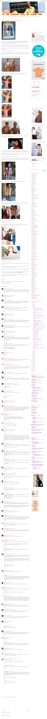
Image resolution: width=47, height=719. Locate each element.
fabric (32, 213)
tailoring (33, 291)
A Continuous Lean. (35, 467)
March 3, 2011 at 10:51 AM (8, 467)
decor (32, 205)
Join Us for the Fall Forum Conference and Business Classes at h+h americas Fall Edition (38, 455)
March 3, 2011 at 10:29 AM (12, 450)
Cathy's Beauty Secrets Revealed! (37, 338)
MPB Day (33, 262)
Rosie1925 (5, 413)
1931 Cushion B (34, 452)
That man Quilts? (34, 409)
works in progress (34, 297)
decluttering (33, 204)
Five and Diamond (6, 325)
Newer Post (3, 710)
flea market (33, 217)
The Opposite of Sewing (36, 345)
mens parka (33, 245)
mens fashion (33, 238)
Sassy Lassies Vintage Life (7, 383)
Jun (33, 352)
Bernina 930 (33, 188)
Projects (7, 14)
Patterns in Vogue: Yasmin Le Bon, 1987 (36, 382)
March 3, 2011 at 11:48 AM (10, 522)
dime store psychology (34, 206)
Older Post (28, 710)
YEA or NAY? (33, 298)
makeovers (33, 229)
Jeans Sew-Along (34, 226)
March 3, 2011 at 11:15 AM (10, 510)
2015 (33, 364)
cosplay (32, 200)
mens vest (33, 255)
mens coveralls (33, 237)
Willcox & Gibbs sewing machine (36, 295)
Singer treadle (33, 289)
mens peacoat (33, 247)
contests (7, 283)
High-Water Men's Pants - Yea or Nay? (37, 309)
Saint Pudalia (5, 515)
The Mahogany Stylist (35, 392)
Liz (4, 443)
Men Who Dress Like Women (36, 320)
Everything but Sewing (36, 333)
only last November (15, 42)
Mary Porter (33, 230)
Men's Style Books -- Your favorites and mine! (38, 327)
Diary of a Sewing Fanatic (35, 387)
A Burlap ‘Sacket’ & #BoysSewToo (36, 415)
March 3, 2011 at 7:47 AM (9, 343)
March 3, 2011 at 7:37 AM (12, 325)
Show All (44, 403)
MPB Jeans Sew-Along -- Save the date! (38, 312)
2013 (33, 362)
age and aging (33, 184)
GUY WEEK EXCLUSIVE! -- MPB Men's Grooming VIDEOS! (38, 324)
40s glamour (33, 177)
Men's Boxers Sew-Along (35, 231)
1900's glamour (33, 174)
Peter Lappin (5, 295)
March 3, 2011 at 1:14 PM (9, 548)
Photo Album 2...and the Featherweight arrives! (39, 347)
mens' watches (33, 257)
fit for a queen (34, 395)
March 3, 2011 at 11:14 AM (10, 501)
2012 (33, 361)
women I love (33, 296)
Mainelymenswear (34, 412)
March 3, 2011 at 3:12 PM (10, 575)
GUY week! (34, 313)
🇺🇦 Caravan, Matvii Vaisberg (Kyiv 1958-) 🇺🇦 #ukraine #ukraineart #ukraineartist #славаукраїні (37, 377)
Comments (34, 166)
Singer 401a (33, 285)
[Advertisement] (8, 703)
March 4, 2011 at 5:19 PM (10, 671)
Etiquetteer (33, 438)
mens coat (33, 236)
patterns (33, 266)
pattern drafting (33, 265)
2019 (33, 369)
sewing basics (33, 273)
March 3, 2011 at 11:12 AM (9, 493)
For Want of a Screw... (35, 348)
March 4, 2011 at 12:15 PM (10, 665)
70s (4, 283)
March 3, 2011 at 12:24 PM (10, 535)
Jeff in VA (5, 522)
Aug (33, 355)
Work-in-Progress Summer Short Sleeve (36, 433)
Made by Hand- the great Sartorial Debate (37, 429)
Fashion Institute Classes (35, 214)
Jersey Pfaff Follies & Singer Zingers (37, 432)
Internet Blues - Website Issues (35, 425)
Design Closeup (34, 417)
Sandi (4, 615)
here (14, 220)
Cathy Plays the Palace (36, 335)
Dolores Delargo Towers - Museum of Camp (38, 448)
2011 (33, 303)
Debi (4, 582)
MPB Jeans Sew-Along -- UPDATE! (37, 328)
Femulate (33, 445)
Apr (33, 350)
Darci (4, 481)
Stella (4, 306)
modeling (33, 258)
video (32, 293)
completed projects (34, 198)
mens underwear (34, 254)
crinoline (33, 202)
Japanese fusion (34, 427)
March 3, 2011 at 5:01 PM (12, 609)
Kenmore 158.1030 (34, 227)
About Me (40, 14)
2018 (33, 368)
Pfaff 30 (32, 268)
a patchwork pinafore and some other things (37, 390)
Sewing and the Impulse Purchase (37, 339)
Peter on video (33, 267)
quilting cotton (33, 270)
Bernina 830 (33, 187)
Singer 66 (33, 286)
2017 (33, 367)
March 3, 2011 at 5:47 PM (9, 615)
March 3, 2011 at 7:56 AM (9, 358)
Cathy (32, 196)
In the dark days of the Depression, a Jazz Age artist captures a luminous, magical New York (38, 462)
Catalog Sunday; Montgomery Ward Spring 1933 (37, 398)
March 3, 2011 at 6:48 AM (9, 306)
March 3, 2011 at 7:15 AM (8, 318)
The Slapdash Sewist (6, 609)
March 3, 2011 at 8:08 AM (14, 383)
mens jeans (33, 241)
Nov (33, 358)
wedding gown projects (34, 294)
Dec (33, 359)
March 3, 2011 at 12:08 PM (11, 528)
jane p (4, 372)
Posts (33, 164)
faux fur (32, 216)
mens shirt (33, 248)
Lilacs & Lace (34, 384)
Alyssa (5, 358)
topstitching (33, 292)
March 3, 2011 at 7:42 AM (11, 336)
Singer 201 (33, 284)
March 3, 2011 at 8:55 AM (12, 400)
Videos (28, 14)
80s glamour (33, 181)
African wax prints (34, 183)
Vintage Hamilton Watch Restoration (37, 451)
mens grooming (33, 239)
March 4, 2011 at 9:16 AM (9, 653)
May (34, 351)
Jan (33, 304)
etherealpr (5, 422)
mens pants (33, 244)
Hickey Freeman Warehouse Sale (36, 430)
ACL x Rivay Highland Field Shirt (36, 468)
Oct (33, 357)
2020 (33, 370)
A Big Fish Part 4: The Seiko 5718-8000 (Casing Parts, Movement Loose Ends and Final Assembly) (38, 465)
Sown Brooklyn (34, 379)
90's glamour (33, 182)
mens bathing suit (34, 234)
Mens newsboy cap (34, 242)
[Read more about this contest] (35, 511)
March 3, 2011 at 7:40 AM (12, 331)
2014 (33, 363)
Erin (4, 621)
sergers (32, 271)
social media (33, 290)
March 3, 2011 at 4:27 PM (9, 595)
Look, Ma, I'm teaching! (36, 332)
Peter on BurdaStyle (21, 281)
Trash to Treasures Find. (35, 407)
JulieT (5, 595)
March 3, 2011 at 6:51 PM (9, 626)
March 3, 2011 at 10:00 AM (12, 429)
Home (15, 710)
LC (4, 288)
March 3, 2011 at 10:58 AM (12, 473)
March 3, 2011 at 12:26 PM (11, 540)
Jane (4, 318)
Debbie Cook (5, 501)
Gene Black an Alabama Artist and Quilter (38, 424)
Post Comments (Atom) (8, 712)
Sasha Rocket (5, 336)
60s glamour (33, 179)
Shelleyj (5, 637)
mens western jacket (34, 256)
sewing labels (33, 275)
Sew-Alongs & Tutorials (15, 14)
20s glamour (33, 175)
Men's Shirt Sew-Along (34, 233)
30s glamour (33, 176)
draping (32, 210)
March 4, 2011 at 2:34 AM (10, 642)
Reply (4, 292)
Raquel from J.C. (6, 450)
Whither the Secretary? (36, 331)
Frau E (5, 352)
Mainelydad (5, 405)
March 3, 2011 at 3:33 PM (8, 582)
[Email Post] (10, 282)
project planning (34, 269)
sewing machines (34, 276)
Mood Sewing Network (34, 259)
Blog (3, 14)
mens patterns (33, 246)
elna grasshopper (34, 212)
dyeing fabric (33, 211)
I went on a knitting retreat (35, 401)
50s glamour (33, 178)
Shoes (32, 277)
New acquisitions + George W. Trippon (38, 344)
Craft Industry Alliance (35, 454)
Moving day (33, 410)
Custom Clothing (33, 14)
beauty (32, 186)
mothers (33, 260)
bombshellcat (5, 540)
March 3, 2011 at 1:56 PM (10, 564)
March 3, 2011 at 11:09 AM (9, 481)
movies (32, 261)
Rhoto (4, 493)
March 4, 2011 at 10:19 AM (12, 658)
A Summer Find (34, 385)
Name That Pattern (34, 264)
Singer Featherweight (34, 288)
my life (32, 263)
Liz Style (34, 340)
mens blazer (33, 235)
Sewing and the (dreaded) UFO (37, 341)
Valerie (5, 653)
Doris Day (33, 209)
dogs (32, 207)
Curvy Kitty (5, 648)
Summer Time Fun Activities (35, 393)
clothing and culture (34, 197)
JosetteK (5, 587)
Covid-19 (33, 201)
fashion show (33, 215)
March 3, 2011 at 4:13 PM (9, 587)
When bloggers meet (35, 334)
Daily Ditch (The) (34, 203)
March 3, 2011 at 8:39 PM (9, 637)
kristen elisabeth (6, 528)
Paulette (5, 570)
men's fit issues (33, 232)
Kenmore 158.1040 (34, 228)
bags (32, 185)
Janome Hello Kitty (34, 225)
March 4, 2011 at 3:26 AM (10, 648)
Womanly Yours (34, 446)
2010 (33, 302)
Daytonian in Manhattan (35, 442)
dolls (10, 283)
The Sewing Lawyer (35, 400)
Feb (33, 305)
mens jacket (33, 240)
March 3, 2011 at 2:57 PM (9, 570)
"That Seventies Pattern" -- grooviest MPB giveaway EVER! (12, 20)
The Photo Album (35, 346)
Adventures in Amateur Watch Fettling (37, 464)
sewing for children (34, 274)
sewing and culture (34, 272)
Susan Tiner (5, 535)
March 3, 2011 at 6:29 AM (8, 288)
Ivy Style (33, 457)
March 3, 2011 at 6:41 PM (8, 621)
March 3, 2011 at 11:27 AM (11, 515)
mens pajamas (33, 243)
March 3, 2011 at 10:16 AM (8, 443)
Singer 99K (33, 287)
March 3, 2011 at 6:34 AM (12, 295)
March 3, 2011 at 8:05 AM (9, 372)
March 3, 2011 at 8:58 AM (10, 405)
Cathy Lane (23, 14)
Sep (33, 356)
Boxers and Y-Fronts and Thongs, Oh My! (38, 314)
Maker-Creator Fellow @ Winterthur (36, 380)
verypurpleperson (6, 400)
